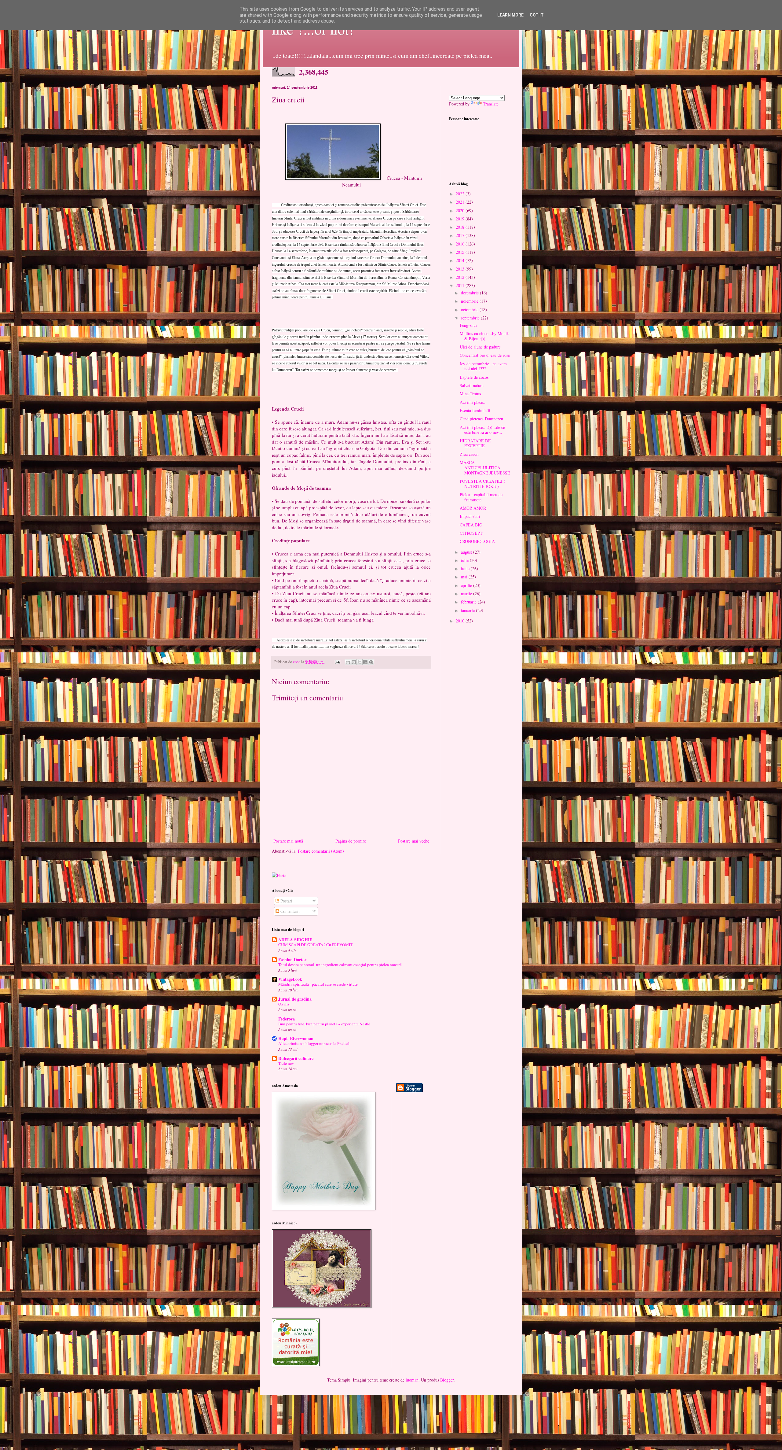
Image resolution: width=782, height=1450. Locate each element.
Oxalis (283, 1004)
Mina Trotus (470, 394)
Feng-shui (468, 325)
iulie (465, 560)
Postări (285, 901)
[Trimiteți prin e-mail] (348, 662)
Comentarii (289, 911)
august (467, 552)
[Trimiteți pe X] (359, 662)
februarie (469, 602)
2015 (461, 252)
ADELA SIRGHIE (295, 939)
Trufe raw (286, 1063)
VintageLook (290, 979)
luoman (412, 1380)
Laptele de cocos (474, 377)
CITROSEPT (471, 533)
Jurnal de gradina (295, 999)
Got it (537, 15)
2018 (461, 227)
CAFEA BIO (471, 525)
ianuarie (468, 610)
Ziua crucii (469, 454)
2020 (461, 210)
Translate (491, 104)
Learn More (510, 15)
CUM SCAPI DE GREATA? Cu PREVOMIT (315, 944)
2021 (461, 202)
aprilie (467, 585)
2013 (461, 269)
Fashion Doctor (292, 959)
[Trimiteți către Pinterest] (371, 662)
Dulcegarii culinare (295, 1058)
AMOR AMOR (473, 508)
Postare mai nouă (288, 841)
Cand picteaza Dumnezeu (481, 419)
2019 (461, 219)
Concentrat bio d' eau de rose (485, 355)
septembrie (471, 318)
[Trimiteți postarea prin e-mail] (337, 661)
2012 (461, 277)
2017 (461, 235)
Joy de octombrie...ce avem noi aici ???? (483, 366)
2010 (461, 621)
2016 (461, 244)
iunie (466, 568)
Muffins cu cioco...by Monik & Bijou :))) (484, 335)
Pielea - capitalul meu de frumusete (481, 497)
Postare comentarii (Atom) (321, 851)
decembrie (470, 293)
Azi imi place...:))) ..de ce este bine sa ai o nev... (482, 429)
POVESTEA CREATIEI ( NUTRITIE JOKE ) (482, 483)
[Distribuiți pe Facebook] (365, 662)
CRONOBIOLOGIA (477, 541)
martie (467, 593)
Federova (286, 1019)
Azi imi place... (473, 402)
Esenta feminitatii (475, 410)
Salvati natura (472, 385)
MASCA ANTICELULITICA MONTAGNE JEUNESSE (485, 467)
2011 (461, 285)
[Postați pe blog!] (354, 662)
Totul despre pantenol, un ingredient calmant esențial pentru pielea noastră (340, 964)
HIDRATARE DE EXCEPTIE (475, 443)
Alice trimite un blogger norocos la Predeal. (314, 1043)
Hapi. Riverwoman (295, 1038)
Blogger (447, 1380)
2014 (461, 260)
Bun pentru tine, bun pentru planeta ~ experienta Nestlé (324, 1024)
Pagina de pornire (350, 841)
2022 (461, 194)
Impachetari (470, 516)
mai (465, 577)
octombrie (470, 309)
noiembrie (470, 301)
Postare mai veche (413, 841)
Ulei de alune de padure (480, 347)
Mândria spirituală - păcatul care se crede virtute (318, 984)
